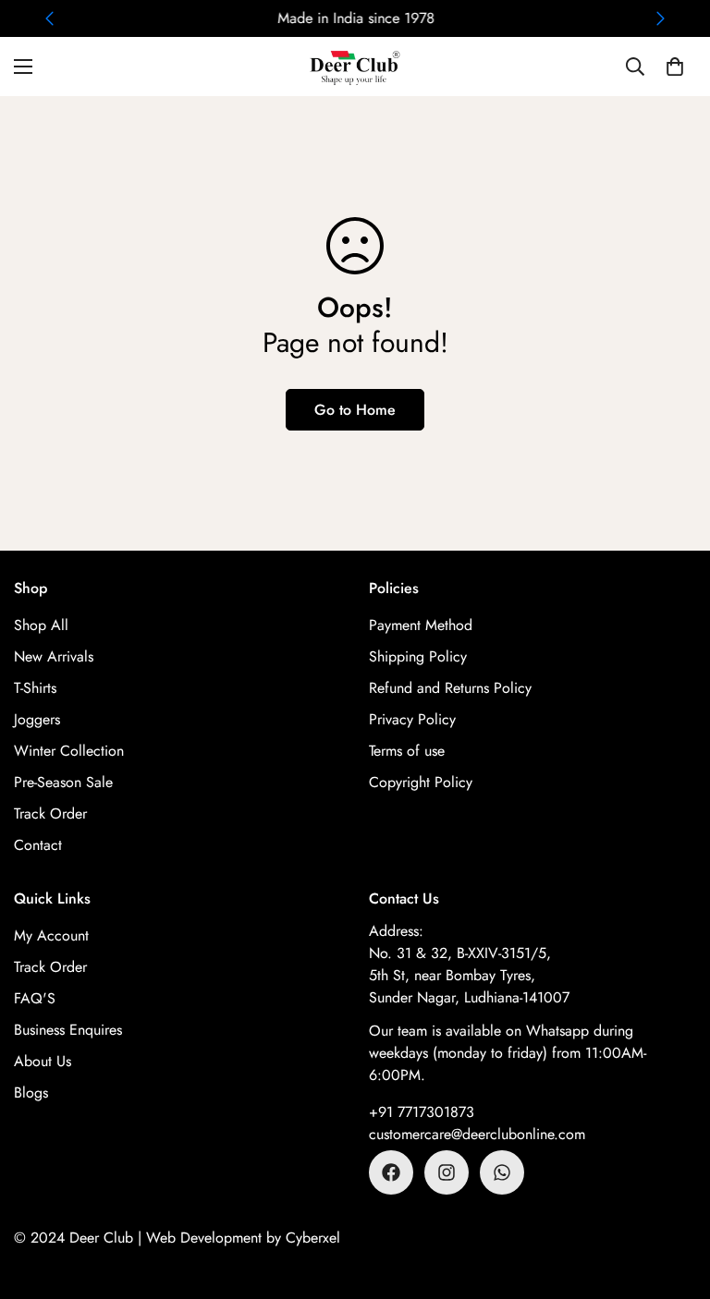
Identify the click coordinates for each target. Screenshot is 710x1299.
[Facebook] (391, 1172)
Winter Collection (69, 750)
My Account (51, 935)
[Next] (660, 18)
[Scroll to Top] (674, 1198)
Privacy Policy (412, 719)
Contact (38, 845)
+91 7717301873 (421, 1112)
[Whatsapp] (502, 1172)
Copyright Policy (420, 782)
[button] (675, 66)
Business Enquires (68, 1029)
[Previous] (49, 18)
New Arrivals (53, 656)
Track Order (50, 813)
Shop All (41, 625)
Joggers (37, 719)
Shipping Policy (418, 656)
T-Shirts (35, 687)
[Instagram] (446, 1172)
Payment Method (420, 625)
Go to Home (355, 409)
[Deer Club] (355, 66)
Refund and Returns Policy (450, 687)
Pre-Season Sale (63, 782)
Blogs (31, 1092)
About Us (42, 1061)
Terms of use (407, 750)
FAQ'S (34, 998)
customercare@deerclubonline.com (477, 1134)
